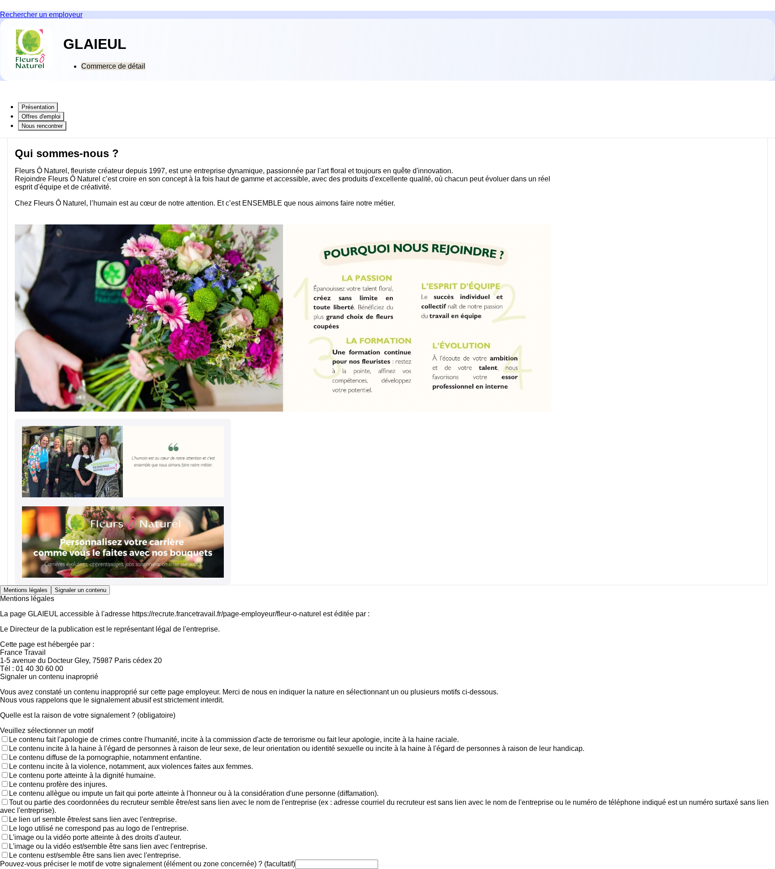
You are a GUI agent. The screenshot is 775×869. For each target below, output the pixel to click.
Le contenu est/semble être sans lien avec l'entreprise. (95, 855)
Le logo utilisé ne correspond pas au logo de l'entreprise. (98, 828)
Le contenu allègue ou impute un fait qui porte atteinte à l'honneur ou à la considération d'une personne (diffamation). (194, 793)
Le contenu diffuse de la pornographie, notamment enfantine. (105, 757)
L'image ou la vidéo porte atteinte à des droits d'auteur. (95, 837)
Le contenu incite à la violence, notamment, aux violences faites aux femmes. (131, 766)
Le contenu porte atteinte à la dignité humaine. (82, 775)
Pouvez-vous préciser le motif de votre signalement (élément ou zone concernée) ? (147, 864)
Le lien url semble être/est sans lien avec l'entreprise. (93, 819)
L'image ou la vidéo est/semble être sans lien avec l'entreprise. (108, 846)
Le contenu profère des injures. (58, 784)
